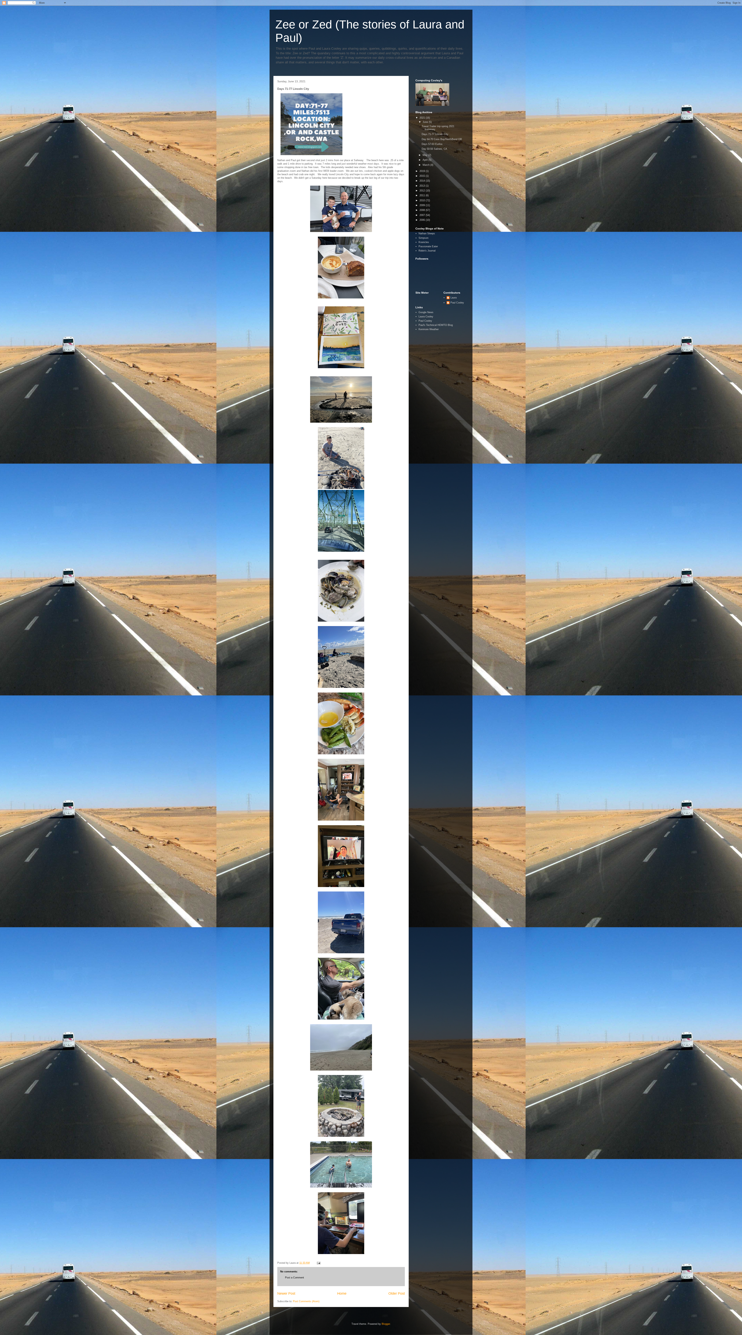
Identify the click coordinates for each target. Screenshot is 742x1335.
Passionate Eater (428, 246)
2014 (423, 180)
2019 (423, 171)
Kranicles (424, 242)
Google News (426, 312)
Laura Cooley (426, 316)
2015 (423, 175)
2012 (423, 190)
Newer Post (286, 1293)
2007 (423, 215)
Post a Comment (294, 1277)
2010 (423, 200)
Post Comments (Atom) (306, 1301)
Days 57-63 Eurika (432, 144)
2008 (423, 210)
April (425, 159)
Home (341, 1293)
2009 (423, 205)
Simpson (423, 237)
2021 (423, 117)
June (426, 122)
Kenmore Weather (429, 329)
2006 (423, 219)
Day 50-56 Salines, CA (434, 148)
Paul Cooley (457, 302)
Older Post (396, 1293)
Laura (453, 297)
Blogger (386, 1323)
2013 (423, 185)
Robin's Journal (427, 250)
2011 (423, 195)
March (426, 164)
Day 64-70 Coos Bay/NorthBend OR (442, 139)
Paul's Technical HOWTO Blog (436, 325)
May (425, 155)
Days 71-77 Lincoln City (435, 134)
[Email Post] (318, 1262)
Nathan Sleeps (427, 233)
